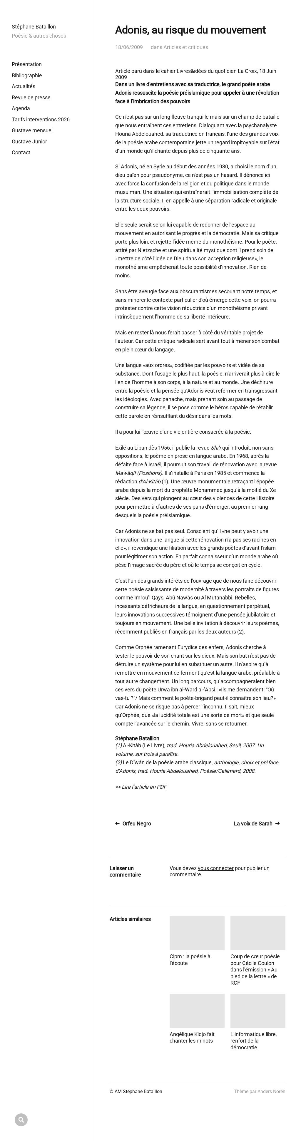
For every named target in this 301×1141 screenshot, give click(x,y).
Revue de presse (31, 97)
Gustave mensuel (32, 130)
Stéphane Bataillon (34, 27)
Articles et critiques (185, 47)
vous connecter (216, 868)
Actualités (23, 86)
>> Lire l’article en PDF (140, 787)
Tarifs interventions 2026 (41, 119)
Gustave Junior (29, 141)
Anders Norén (271, 1091)
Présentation (27, 64)
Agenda (21, 108)
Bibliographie (27, 75)
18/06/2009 (129, 47)
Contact (21, 152)
